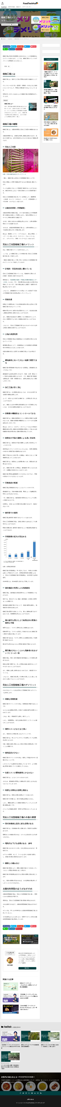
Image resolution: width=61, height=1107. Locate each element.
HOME (4, 39)
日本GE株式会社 (11, 174)
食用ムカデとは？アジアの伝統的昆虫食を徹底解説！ (30, 1045)
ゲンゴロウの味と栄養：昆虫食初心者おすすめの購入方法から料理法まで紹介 (10, 1067)
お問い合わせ (30, 1099)
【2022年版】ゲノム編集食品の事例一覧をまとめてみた (51, 107)
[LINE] (5, 49)
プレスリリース (21, 174)
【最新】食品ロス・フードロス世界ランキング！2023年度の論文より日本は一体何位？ (51, 74)
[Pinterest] (18, 49)
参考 (30, 843)
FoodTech (4, 6)
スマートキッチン (26, 6)
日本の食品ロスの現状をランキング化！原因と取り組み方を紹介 (50, 123)
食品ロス (18, 6)
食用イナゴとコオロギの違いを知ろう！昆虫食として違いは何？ (50, 1045)
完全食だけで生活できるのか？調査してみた (50, 138)
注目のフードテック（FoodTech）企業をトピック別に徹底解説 (28, 985)
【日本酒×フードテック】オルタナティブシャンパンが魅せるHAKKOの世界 (29, 996)
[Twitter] (13, 46)
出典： (5, 174)
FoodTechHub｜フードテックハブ (35, 1102)
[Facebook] (6, 46)
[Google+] (20, 46)
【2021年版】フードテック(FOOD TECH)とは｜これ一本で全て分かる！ (28, 1007)
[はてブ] (27, 46)
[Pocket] (33, 46)
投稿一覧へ (27, 968)
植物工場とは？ (8, 103)
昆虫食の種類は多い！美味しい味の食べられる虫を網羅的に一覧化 (50, 91)
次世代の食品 (11, 6)
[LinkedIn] (11, 49)
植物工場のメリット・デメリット (22, 39)
